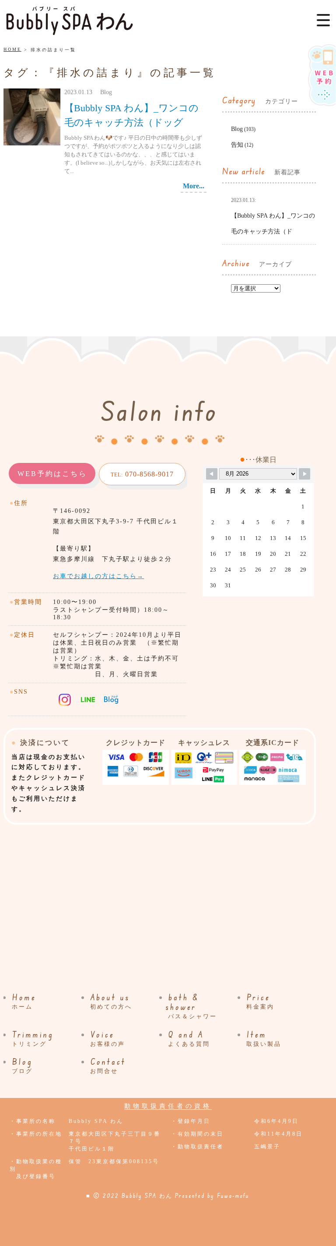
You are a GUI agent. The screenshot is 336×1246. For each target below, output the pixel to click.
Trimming (33, 1038)
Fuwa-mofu (233, 1195)
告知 (237, 144)
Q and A (189, 1038)
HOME (12, 49)
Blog (237, 129)
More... (193, 186)
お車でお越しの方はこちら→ (98, 576)
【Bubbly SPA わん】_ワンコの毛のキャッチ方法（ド (273, 216)
